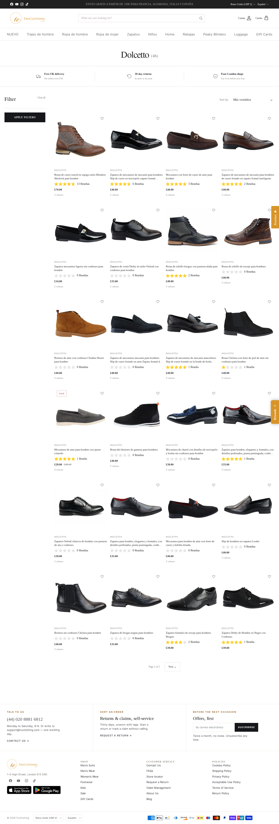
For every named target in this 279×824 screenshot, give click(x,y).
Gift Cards (264, 34)
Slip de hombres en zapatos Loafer (240, 541)
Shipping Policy (221, 770)
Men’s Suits (87, 765)
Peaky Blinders (214, 34)
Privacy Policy (220, 776)
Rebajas (189, 34)
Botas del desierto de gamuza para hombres (134, 449)
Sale (83, 793)
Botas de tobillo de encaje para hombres (244, 266)
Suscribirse (246, 727)
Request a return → (116, 735)
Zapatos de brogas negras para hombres (131, 632)
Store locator (154, 776)
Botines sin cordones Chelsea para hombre (77, 632)
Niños (152, 34)
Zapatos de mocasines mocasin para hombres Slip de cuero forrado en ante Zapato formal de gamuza (135, 361)
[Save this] (102, 118)
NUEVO (12, 34)
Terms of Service (223, 787)
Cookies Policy (221, 765)
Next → (172, 666)
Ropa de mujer (107, 34)
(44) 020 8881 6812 (25, 719)
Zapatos (133, 34)
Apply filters (25, 117)
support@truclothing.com (23, 729)
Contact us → (18, 740)
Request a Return (157, 782)
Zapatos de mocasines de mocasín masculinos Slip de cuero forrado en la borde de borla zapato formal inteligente (191, 361)
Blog (149, 799)
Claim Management (158, 787)
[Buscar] (201, 18)
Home (169, 34)
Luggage (241, 34)
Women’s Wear (89, 776)
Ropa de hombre (75, 34)
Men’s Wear (87, 770)
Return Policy (220, 793)
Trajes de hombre (40, 34)
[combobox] (141, 18)
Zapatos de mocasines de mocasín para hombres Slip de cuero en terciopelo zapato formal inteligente (136, 178)
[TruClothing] (27, 18)
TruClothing (22, 817)
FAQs (149, 770)
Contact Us (153, 765)
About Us (152, 793)
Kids (83, 787)
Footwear (86, 782)
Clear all (41, 97)
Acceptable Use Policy (226, 782)
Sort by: (224, 99)
